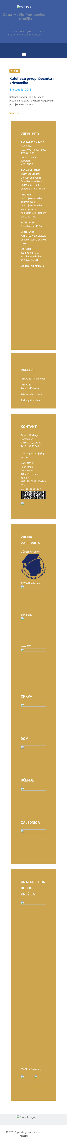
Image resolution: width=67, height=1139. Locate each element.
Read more (15, 113)
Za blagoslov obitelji (31, 400)
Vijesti (15, 70)
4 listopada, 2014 (20, 89)
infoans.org (35, 1069)
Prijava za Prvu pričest (33, 378)
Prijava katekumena (31, 394)
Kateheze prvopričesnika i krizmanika (31, 80)
